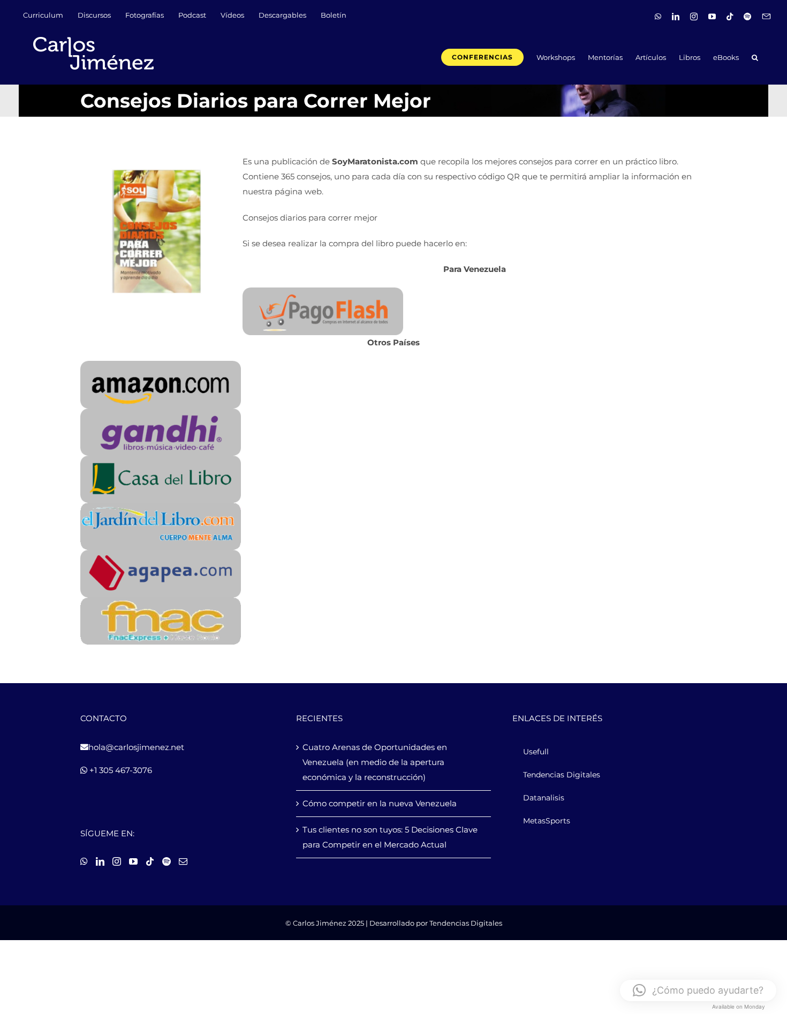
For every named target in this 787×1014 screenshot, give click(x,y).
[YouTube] (133, 861)
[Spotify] (166, 861)
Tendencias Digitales (465, 923)
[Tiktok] (150, 861)
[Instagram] (116, 861)
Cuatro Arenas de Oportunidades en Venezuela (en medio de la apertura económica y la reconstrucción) (374, 762)
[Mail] (183, 861)
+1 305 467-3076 (119, 770)
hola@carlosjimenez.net (136, 747)
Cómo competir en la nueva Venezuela (379, 803)
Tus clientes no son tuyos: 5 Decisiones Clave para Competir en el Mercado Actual (390, 837)
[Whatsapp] (84, 861)
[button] (755, 56)
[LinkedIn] (100, 861)
